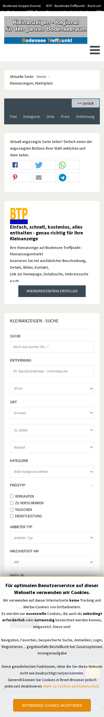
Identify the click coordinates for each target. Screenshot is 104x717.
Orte (51, 116)
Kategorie (32, 116)
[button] (21, 165)
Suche (15, 336)
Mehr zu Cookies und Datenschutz (72, 686)
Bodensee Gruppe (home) (22, 6)
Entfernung (85, 116)
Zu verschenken (29, 502)
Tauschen (23, 509)
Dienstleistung (28, 515)
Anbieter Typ (21, 527)
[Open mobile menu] (95, 50)
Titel (13, 116)
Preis (65, 116)
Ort (13, 402)
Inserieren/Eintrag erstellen (52, 291)
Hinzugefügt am (24, 551)
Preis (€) (17, 575)
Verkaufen (24, 496)
